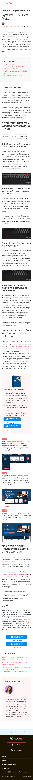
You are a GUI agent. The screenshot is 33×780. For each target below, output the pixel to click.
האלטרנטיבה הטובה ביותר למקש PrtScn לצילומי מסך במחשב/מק (16, 72)
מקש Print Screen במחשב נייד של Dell (14, 574)
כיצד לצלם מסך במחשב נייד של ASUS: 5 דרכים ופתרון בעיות (16, 668)
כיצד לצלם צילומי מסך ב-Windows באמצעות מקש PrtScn (14, 68)
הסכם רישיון (6, 776)
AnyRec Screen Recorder (20, 346)
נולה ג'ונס (13, 26)
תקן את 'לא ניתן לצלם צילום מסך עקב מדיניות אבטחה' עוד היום (14, 659)
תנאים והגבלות (26, 776)
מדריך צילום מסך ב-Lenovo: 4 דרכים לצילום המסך (14, 663)
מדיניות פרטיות (15, 776)
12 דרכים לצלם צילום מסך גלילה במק (14, 672)
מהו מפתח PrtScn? (9, 64)
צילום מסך (6, 26)
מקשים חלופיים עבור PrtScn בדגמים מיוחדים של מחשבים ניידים (14, 77)
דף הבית (20, 732)
